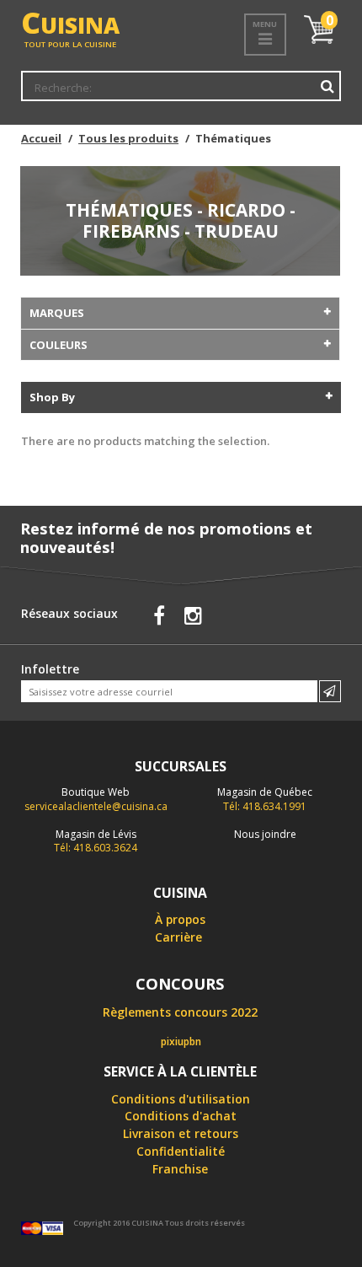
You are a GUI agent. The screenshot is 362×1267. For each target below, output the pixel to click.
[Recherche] (327, 86)
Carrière (178, 937)
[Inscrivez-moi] (330, 691)
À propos (180, 919)
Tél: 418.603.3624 (95, 841)
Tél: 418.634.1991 (264, 799)
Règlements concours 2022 (180, 1012)
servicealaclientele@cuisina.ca (96, 806)
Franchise (180, 1169)
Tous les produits (128, 138)
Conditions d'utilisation (180, 1099)
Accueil (41, 138)
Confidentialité (180, 1151)
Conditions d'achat (181, 1116)
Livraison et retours (180, 1133)
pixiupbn (181, 1041)
